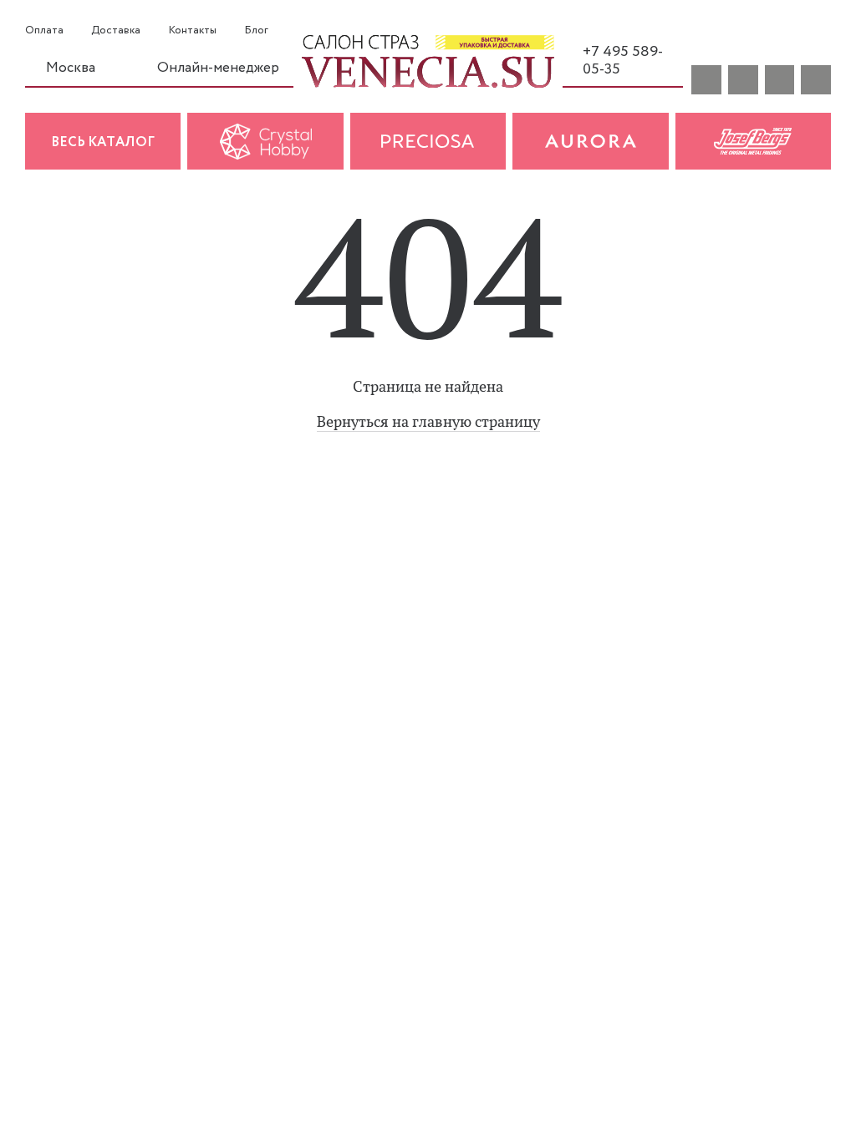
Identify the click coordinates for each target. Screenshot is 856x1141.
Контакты (193, 31)
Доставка (115, 31)
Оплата (44, 31)
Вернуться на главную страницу (428, 422)
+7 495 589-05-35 (623, 60)
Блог (256, 31)
